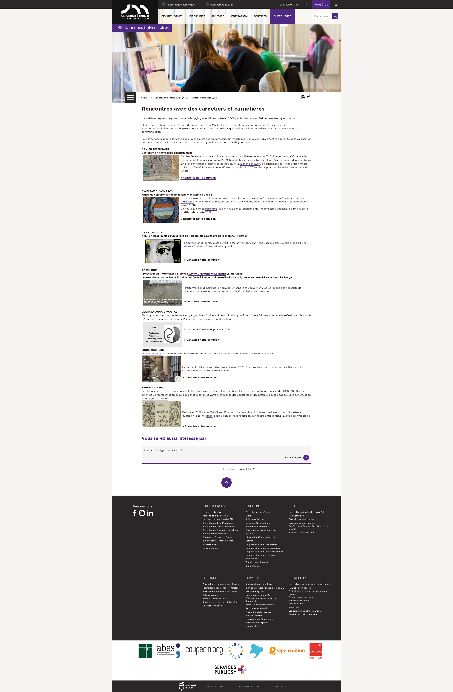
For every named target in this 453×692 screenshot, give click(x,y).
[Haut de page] (226, 482)
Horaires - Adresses (212, 512)
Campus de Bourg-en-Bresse (217, 537)
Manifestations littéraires (301, 532)
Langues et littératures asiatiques (262, 548)
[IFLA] (145, 651)
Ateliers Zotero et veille (214, 598)
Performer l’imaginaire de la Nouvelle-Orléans (213, 287)
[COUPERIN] (204, 651)
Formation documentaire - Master (220, 588)
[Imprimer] (303, 98)
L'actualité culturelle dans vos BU (306, 512)
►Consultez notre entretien (202, 259)
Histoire (249, 533)
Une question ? (253, 626)
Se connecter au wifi (256, 608)
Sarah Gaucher (151, 391)
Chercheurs (282, 16)
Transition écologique (256, 562)
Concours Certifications (257, 523)
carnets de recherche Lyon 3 (195, 142)
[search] (324, 16)
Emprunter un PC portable (259, 619)
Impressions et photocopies (260, 604)
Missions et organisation (215, 516)
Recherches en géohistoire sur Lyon (251, 160)
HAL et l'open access (300, 588)
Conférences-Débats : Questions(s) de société (309, 527)
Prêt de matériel (253, 615)
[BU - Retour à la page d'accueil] (135, 12)
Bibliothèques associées (215, 533)
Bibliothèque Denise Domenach (218, 526)
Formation (239, 16)
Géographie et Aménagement (260, 530)
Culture (218, 16)
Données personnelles (251, 686)
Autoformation (210, 595)
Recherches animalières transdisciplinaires (209, 319)
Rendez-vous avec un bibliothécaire (221, 602)
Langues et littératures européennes (264, 551)
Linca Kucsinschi (152, 353)
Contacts (280, 686)
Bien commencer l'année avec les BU (264, 588)
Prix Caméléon (296, 516)
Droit (248, 516)
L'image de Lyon (250, 163)
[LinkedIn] (150, 513)
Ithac (209, 415)
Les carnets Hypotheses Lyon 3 (202, 98)
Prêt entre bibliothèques (258, 612)
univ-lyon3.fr (289, 4)
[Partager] (308, 98)
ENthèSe (199, 167)
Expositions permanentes (302, 523)
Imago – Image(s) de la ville (289, 156)
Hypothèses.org (151, 118)
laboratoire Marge (281, 277)
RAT (199, 329)
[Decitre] (315, 651)
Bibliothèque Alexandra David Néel (220, 530)
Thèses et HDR (296, 603)
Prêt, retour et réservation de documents (260, 599)
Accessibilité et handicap (258, 584)
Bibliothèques (171, 16)
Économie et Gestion (256, 526)
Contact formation (212, 606)
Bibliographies (252, 566)
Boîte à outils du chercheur (303, 614)
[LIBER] (236, 651)
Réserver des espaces (256, 622)
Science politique (254, 519)
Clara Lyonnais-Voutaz (155, 315)
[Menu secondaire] (130, 97)
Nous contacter (210, 548)
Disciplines (197, 16)
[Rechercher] (335, 16)
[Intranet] (335, 4)
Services (260, 16)
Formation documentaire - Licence (220, 584)
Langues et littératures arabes (261, 544)
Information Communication (260, 537)
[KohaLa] (256, 651)
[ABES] (168, 651)
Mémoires (294, 607)
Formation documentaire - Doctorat (221, 591)
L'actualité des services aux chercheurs (309, 584)
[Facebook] (135, 513)
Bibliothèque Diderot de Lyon (217, 541)
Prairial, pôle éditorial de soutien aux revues (308, 592)
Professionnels (209, 544)
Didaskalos (187, 201)
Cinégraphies (204, 242)
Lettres (249, 541)
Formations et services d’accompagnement (301, 598)
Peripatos (211, 208)
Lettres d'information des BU (217, 519)
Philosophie (251, 558)
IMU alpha (265, 167)
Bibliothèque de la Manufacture (218, 523)
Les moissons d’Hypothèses (234, 142)
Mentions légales (217, 686)
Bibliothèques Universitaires (143, 28)
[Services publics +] (230, 670)
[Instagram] (142, 513)
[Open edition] (287, 651)
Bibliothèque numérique (257, 512)
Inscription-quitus (254, 591)
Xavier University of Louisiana (207, 273)
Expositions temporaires (301, 519)
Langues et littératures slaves (260, 555)
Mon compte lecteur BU (258, 595)
